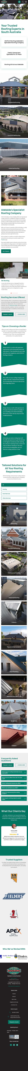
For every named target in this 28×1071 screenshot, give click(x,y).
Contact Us (14, 1005)
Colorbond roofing (13, 305)
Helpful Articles (14, 1002)
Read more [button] (14, 843)
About (14, 996)
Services (14, 999)
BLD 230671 (14, 978)
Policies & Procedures (14, 986)
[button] (26, 2)
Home (14, 993)
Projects (3, 240)
